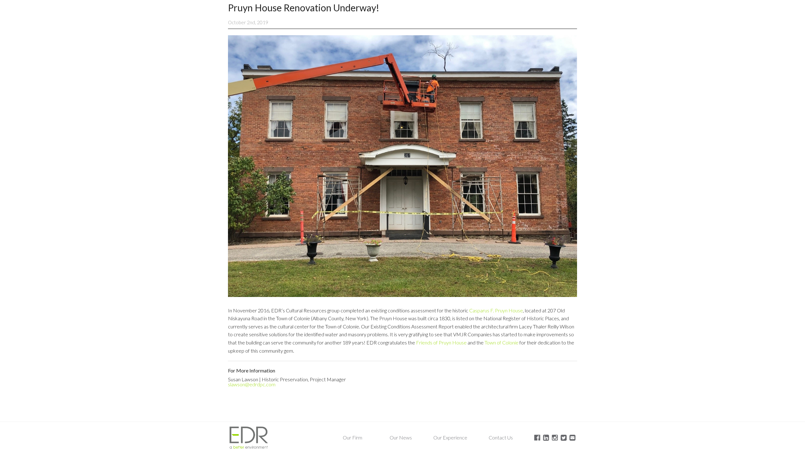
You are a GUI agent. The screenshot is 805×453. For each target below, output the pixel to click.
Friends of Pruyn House (441, 342)
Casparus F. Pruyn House (496, 310)
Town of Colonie (502, 342)
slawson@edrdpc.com (251, 384)
